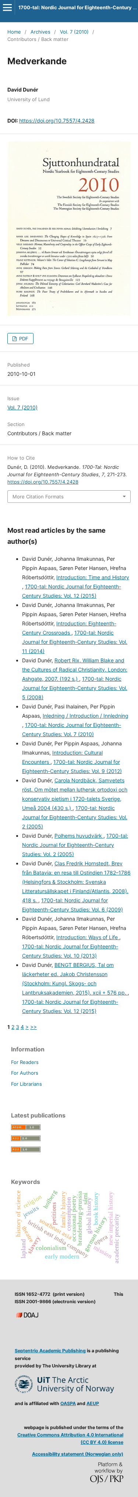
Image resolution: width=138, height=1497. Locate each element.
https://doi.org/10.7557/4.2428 (57, 120)
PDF (23, 338)
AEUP (92, 1403)
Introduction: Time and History (92, 577)
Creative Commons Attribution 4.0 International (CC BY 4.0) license (70, 1438)
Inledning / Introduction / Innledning (85, 716)
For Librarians (26, 1084)
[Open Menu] (7, 7)
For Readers (25, 1062)
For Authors (24, 1073)
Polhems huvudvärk (78, 835)
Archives (40, 32)
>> (33, 1027)
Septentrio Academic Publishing (50, 1350)
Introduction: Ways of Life (87, 937)
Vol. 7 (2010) (74, 32)
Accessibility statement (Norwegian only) (77, 1454)
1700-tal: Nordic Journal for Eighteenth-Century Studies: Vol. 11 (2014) (74, 641)
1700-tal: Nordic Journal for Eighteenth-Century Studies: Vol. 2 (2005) (74, 817)
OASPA (68, 1403)
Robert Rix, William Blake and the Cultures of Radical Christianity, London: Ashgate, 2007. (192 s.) (74, 669)
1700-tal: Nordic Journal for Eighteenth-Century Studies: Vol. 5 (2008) (74, 688)
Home (14, 32)
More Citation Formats (38, 496)
